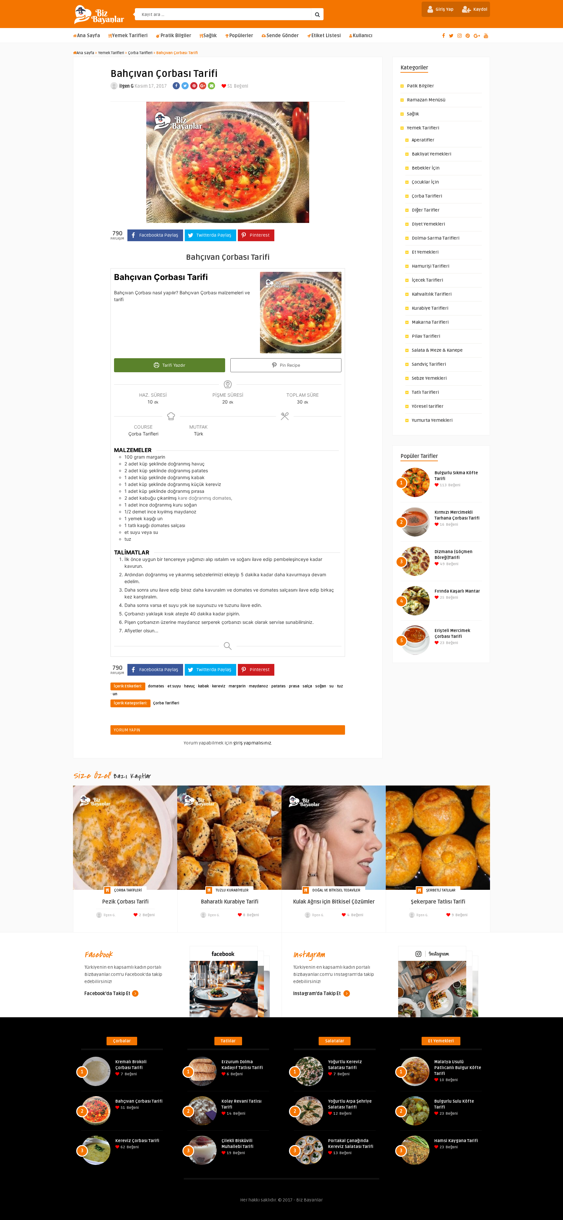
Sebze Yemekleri (429, 378)
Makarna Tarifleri (430, 322)
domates (156, 686)
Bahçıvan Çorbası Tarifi (139, 1101)
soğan (320, 686)
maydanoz (258, 686)
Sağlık (210, 35)
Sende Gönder (283, 35)
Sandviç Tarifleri (429, 364)
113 (443, 485)
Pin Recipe (289, 365)
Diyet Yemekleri (428, 224)
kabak (203, 686)
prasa (294, 686)
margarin (237, 686)
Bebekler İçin (426, 168)
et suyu (174, 686)
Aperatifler (423, 140)
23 (441, 642)
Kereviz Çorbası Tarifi (137, 1140)
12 (335, 1113)
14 (229, 1113)
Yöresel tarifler (427, 406)
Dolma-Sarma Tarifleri (435, 238)
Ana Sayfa (88, 35)
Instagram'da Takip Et (317, 993)
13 (335, 1153)
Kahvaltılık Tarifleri (432, 294)
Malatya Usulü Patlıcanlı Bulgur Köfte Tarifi (457, 1067)
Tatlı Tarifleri (425, 392)
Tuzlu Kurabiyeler (232, 890)
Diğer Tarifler (426, 210)
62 (122, 1147)
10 (441, 1080)
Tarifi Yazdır (173, 365)
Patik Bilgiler (420, 86)
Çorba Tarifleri (140, 53)
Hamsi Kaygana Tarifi (456, 1140)
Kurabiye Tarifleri (430, 308)
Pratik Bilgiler (176, 35)
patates (278, 686)
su (331, 686)
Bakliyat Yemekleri (431, 154)
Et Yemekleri (425, 252)
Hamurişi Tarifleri (430, 266)
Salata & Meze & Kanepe (437, 350)
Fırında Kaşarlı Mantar (457, 591)
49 (442, 564)
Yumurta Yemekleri (432, 420)
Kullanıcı (362, 35)
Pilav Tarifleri (426, 336)
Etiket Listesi (326, 35)
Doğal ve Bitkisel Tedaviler (336, 890)
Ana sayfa (85, 53)
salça (307, 686)
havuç (189, 686)
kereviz (218, 686)
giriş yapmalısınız (252, 743)
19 (228, 1153)
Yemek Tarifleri (130, 35)
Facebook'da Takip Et (107, 993)
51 (229, 86)
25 (441, 597)
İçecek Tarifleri (427, 280)
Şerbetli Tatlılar (440, 890)
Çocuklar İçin (425, 182)
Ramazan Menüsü (426, 100)
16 (441, 524)
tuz (340, 686)
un (115, 694)
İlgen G (126, 86)
